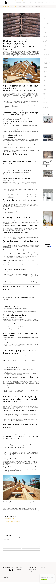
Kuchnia (44, 44)
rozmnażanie (45, 90)
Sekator (44, 94)
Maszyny (44, 49)
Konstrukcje (29, 39)
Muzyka (44, 58)
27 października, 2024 (6, 39)
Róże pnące (45, 89)
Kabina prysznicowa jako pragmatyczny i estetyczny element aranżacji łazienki (48, 126)
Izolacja (44, 41)
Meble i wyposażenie (46, 54)
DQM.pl (34, 39)
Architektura (13, 6)
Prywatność (45, 80)
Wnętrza (44, 106)
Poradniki (45, 76)
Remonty (44, 85)
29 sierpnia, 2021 (45, 160)
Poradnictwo (45, 75)
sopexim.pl (12, 223)
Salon (44, 93)
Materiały (45, 50)
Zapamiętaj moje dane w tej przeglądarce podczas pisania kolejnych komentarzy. (15, 551)
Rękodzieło (45, 84)
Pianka (44, 72)
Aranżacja (45, 19)
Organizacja (45, 71)
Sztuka (44, 98)
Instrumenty (45, 40)
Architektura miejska (18, 39)
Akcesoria (45, 18)
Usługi (44, 103)
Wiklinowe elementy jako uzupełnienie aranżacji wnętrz (47, 162)
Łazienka (44, 45)
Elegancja (45, 36)
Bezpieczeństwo (46, 23)
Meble (44, 53)
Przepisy (44, 81)
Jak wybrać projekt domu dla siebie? (9, 518)
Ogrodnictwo (45, 67)
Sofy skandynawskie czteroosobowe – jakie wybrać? (47, 180)
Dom (43, 31)
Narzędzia (45, 59)
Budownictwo (24, 39)
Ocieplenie (45, 63)
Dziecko (44, 32)
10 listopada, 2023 (45, 227)
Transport (45, 102)
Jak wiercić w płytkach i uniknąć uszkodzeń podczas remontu (12, 521)
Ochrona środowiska (46, 62)
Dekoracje (45, 28)
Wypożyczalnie (45, 107)
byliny (44, 27)
